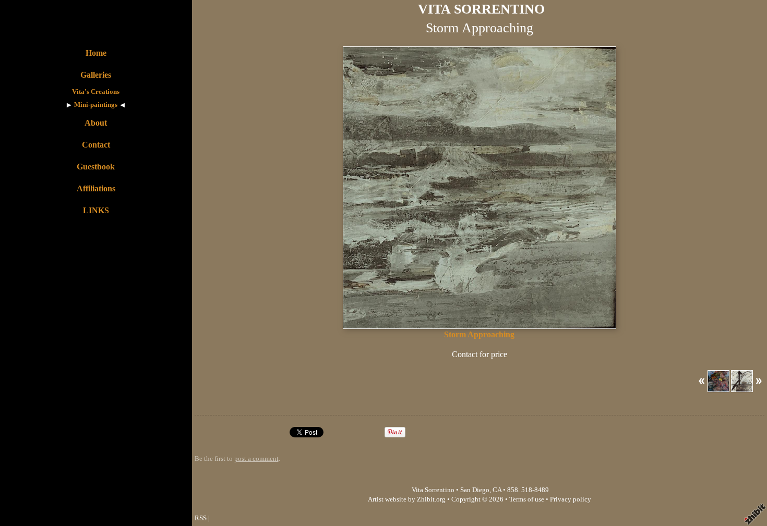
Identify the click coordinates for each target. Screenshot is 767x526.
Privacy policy (570, 499)
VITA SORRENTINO (481, 9)
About (96, 122)
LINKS (96, 210)
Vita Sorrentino (433, 490)
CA (497, 490)
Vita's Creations (95, 91)
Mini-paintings (95, 104)
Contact (96, 144)
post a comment (256, 458)
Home (96, 52)
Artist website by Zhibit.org (407, 499)
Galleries (95, 74)
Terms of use (526, 499)
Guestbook (96, 166)
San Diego (474, 490)
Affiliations (96, 188)
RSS (201, 518)
